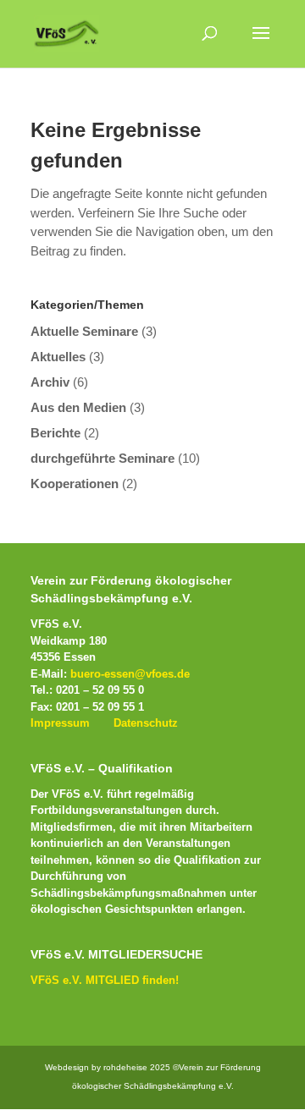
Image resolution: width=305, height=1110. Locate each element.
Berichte (55, 433)
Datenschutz (146, 723)
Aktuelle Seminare (84, 331)
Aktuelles (58, 356)
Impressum (60, 723)
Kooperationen (74, 483)
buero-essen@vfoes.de (130, 674)
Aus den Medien (78, 407)
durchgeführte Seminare (102, 458)
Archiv (49, 382)
